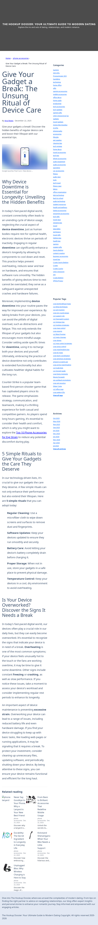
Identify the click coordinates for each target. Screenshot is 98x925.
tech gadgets (57, 110)
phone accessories (21, 58)
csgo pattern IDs (59, 392)
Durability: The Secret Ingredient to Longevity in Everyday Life (20, 840)
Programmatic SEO (60, 76)
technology (57, 82)
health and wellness (60, 207)
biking (55, 189)
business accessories (60, 256)
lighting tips (57, 238)
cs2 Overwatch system (61, 319)
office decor (57, 97)
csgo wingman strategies (62, 359)
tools (55, 180)
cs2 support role (59, 316)
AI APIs (55, 128)
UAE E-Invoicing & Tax (61, 116)
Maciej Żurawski (59, 377)
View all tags (58, 395)
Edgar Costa (57, 386)
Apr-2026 (56, 443)
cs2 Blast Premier (59, 334)
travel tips (56, 259)
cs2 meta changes (59, 337)
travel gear (57, 220)
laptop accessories (59, 210)
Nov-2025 (56, 424)
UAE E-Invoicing (58, 272)
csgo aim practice (59, 383)
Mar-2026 (56, 440)
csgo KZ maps (58, 353)
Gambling (56, 79)
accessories (57, 134)
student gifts (57, 247)
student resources (59, 204)
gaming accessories (60, 91)
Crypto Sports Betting (60, 262)
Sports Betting (58, 250)
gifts (54, 88)
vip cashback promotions (62, 380)
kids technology (58, 195)
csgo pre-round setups (61, 313)
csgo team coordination (61, 356)
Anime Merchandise (60, 125)
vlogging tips (57, 223)
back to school (58, 198)
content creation (59, 253)
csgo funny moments (60, 374)
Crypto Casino (58, 269)
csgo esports (57, 331)
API (54, 275)
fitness (55, 174)
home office (57, 85)
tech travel (57, 183)
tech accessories (59, 107)
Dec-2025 (56, 434)
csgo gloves (57, 340)
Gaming (56, 70)
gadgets (56, 119)
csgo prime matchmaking (62, 365)
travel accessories (59, 152)
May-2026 (56, 421)
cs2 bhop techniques (60, 307)
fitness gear (57, 186)
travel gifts (57, 235)
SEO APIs (56, 73)
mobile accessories (60, 94)
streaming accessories (61, 214)
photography (57, 131)
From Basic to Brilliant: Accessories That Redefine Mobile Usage (43, 806)
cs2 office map (58, 389)
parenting (56, 168)
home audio (57, 100)
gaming (55, 244)
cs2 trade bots (58, 368)
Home (8, 58)
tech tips (56, 155)
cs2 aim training (58, 310)
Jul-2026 (56, 446)
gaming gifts (57, 113)
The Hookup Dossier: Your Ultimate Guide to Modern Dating (49, 24)
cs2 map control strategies (62, 343)
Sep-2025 (56, 427)
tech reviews (57, 146)
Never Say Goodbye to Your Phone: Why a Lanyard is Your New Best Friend (20, 806)
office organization (59, 192)
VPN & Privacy (58, 281)
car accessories (58, 171)
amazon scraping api (60, 362)
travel (55, 226)
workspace (57, 232)
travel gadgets (58, 122)
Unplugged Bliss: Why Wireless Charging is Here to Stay (20, 871)
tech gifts (56, 217)
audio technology (59, 201)
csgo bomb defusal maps (62, 304)
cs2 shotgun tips (59, 322)
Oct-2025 (56, 418)
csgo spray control (59, 346)
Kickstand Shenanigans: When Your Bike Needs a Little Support (44, 840)
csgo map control (59, 328)
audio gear (57, 177)
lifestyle (56, 137)
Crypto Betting (58, 278)
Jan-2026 (56, 431)
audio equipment (59, 162)
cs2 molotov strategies (61, 325)
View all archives (59, 449)
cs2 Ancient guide (59, 371)
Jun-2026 (56, 437)
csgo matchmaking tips (61, 350)
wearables (56, 229)
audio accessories (59, 165)
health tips (56, 241)
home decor (57, 149)
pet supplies (57, 140)
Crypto (55, 265)
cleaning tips (57, 143)
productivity (57, 104)
